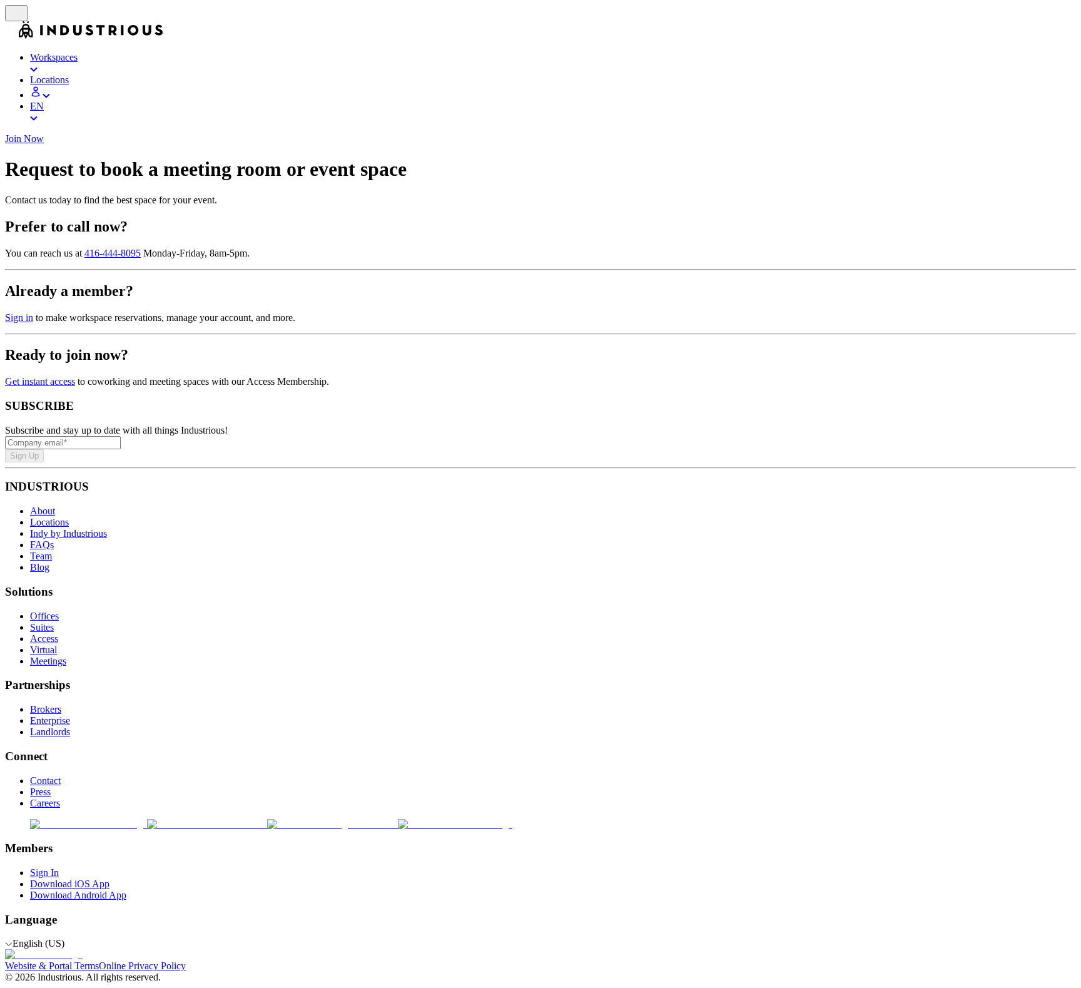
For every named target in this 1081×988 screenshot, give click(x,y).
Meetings (48, 661)
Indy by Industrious (68, 533)
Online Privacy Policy (142, 965)
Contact (45, 780)
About (42, 511)
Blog (39, 567)
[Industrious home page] (12, 36)
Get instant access (40, 381)
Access (44, 638)
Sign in (19, 317)
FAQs (42, 544)
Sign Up (24, 456)
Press (40, 792)
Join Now (24, 138)
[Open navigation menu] (16, 13)
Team (41, 556)
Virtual (43, 649)
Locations (49, 522)
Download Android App (78, 895)
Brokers (45, 709)
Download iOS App (69, 884)
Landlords (50, 731)
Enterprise (50, 720)
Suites (42, 627)
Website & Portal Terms (52, 965)
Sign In (44, 872)
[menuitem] (553, 63)
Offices (44, 616)
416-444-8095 (112, 253)
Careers (45, 803)
